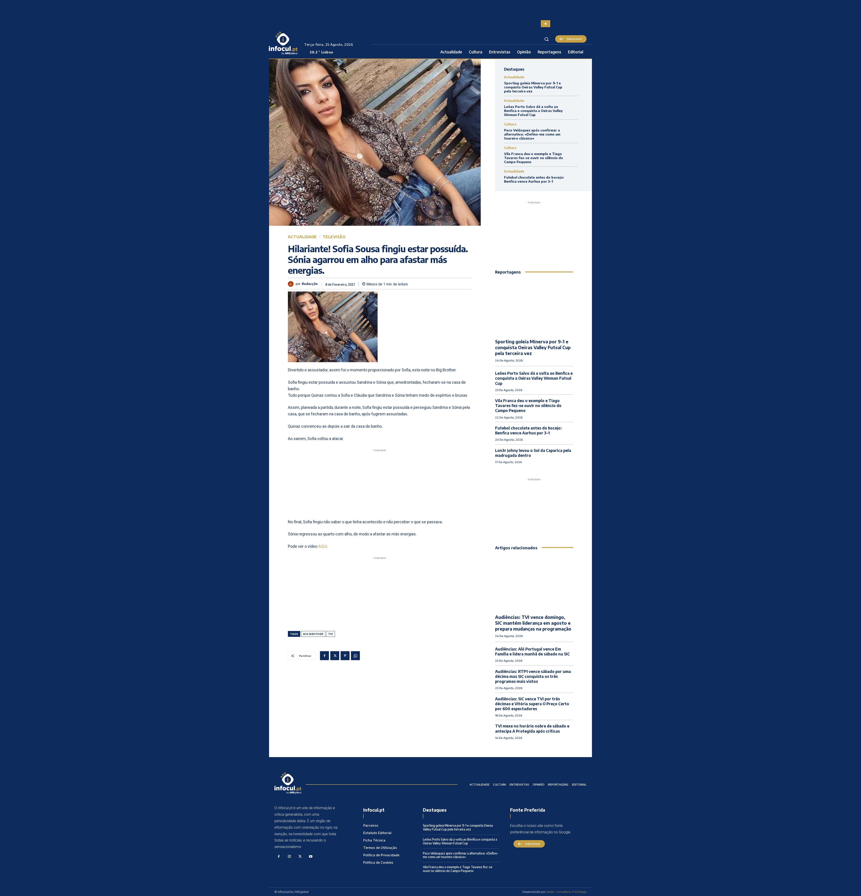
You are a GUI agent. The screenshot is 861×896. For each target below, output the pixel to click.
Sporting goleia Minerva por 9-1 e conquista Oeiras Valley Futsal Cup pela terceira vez (533, 87)
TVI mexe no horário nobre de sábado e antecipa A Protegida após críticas (532, 728)
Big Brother (313, 634)
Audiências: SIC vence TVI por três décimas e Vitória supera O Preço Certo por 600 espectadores (532, 703)
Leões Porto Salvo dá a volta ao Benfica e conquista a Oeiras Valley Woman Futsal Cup (533, 111)
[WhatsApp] (355, 655)
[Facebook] (324, 655)
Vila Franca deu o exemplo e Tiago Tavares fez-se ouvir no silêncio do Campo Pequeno (533, 158)
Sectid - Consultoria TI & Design (566, 892)
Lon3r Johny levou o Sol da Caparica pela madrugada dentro (533, 453)
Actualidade (302, 237)
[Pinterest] (345, 655)
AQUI (322, 546)
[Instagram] (289, 856)
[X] (334, 655)
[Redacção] (292, 284)
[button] (546, 39)
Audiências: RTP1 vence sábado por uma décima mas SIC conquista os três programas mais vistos (533, 676)
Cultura (510, 124)
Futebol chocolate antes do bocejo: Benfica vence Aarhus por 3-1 (534, 179)
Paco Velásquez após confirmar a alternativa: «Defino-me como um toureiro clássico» (532, 134)
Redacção (310, 284)
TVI (330, 634)
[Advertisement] (380, 484)
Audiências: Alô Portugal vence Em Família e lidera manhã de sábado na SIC (532, 651)
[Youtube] (311, 856)
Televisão (334, 237)
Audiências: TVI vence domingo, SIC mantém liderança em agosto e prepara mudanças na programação (533, 622)
